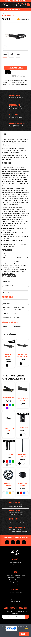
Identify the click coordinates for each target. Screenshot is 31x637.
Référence (6, 285)
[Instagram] (13, 542)
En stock (5, 289)
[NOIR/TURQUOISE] (4, 493)
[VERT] (13, 405)
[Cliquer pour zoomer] (5, 47)
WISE (3, 13)
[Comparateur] (17, 5)
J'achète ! (24, 393)
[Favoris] (21, 5)
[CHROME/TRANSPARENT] (8, 496)
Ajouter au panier (16, 67)
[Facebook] (7, 542)
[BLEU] (10, 405)
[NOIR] (7, 365)
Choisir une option (10, 350)
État (4, 292)
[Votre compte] (28, 4)
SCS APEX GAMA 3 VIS (23, 428)
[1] (27, 617)
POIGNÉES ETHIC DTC (8, 398)
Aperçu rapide (13, 346)
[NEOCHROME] (27, 493)
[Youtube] (18, 542)
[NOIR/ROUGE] (7, 464)
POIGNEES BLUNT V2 (8, 454)
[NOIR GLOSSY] (23, 463)
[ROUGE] (7, 405)
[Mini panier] (24, 5)
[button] (3, 36)
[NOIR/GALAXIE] (7, 493)
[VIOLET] (7, 408)
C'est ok (24, 633)
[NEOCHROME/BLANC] (13, 493)
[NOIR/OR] (10, 493)
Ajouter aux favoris (8, 72)
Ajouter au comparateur (3, 346)
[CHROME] (10, 365)
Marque (5, 281)
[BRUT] (24, 363)
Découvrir (24, 422)
